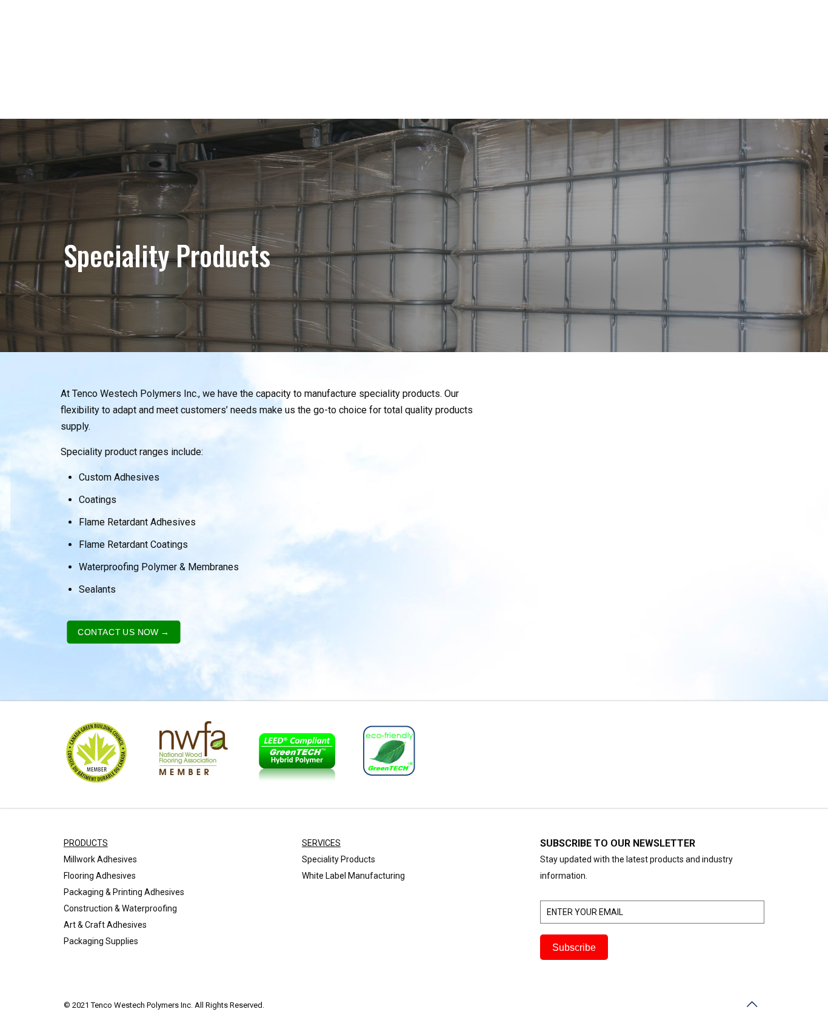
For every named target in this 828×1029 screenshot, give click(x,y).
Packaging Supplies (101, 941)
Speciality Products (338, 859)
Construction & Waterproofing (120, 908)
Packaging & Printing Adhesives (124, 892)
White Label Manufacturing (353, 876)
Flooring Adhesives (100, 876)
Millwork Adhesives (100, 859)
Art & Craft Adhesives (105, 925)
